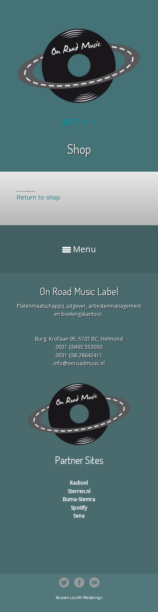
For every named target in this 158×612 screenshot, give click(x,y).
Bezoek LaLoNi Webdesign (79, 597)
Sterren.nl (79, 491)
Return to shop (38, 197)
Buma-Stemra (79, 499)
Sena (79, 515)
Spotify (79, 507)
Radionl (79, 482)
